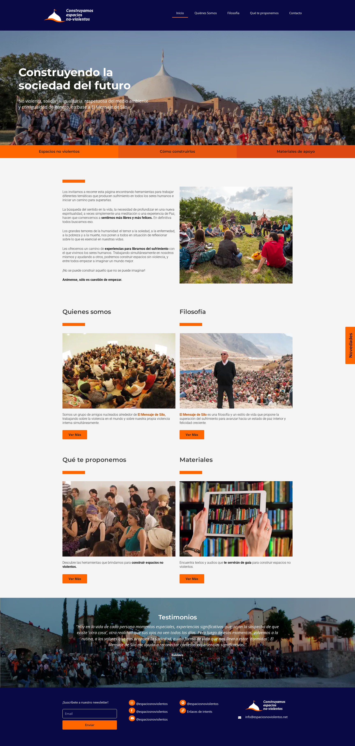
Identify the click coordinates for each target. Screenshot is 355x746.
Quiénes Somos (206, 13)
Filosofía (233, 13)
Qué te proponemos (264, 13)
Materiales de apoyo (296, 151)
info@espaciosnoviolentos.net (266, 717)
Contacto (295, 13)
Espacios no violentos (59, 151)
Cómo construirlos (177, 151)
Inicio (180, 13)
